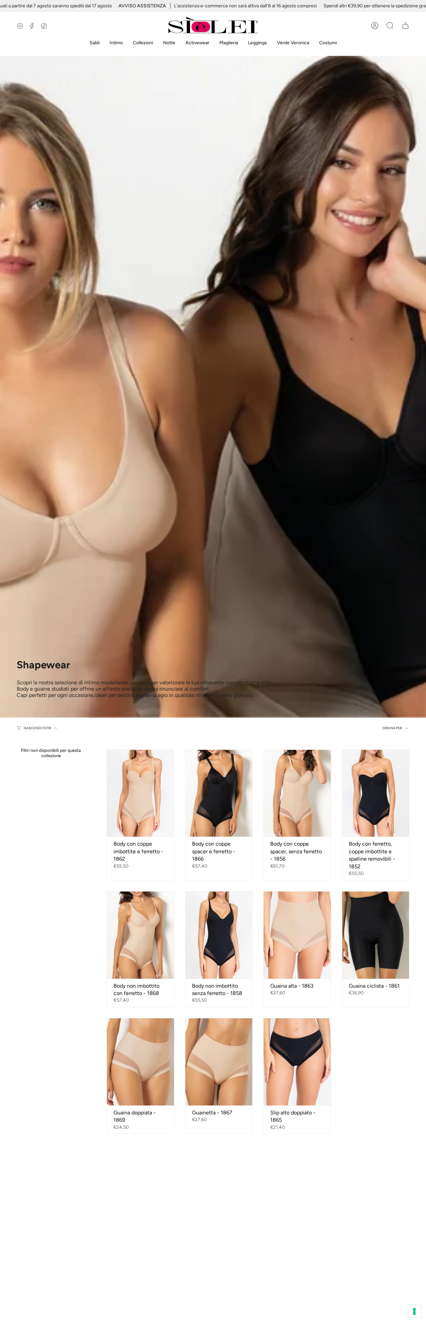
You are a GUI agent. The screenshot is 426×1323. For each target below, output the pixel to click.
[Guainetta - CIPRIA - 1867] (219, 1061)
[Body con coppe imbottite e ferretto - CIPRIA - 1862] (140, 793)
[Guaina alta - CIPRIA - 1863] (297, 935)
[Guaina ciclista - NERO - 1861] (375, 935)
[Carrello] (405, 25)
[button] (95, 43)
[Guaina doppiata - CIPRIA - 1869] (140, 1061)
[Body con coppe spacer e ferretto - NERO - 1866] (219, 793)
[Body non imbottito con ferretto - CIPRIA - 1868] (140, 935)
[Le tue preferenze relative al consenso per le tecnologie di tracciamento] (414, 1311)
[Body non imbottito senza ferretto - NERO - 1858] (219, 935)
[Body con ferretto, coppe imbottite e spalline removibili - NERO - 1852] (375, 793)
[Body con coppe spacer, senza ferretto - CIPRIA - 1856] (297, 793)
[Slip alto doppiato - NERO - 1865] (297, 1061)
